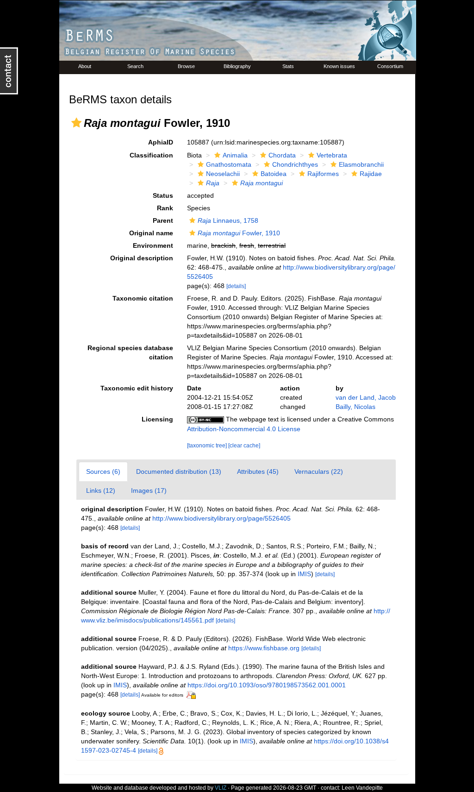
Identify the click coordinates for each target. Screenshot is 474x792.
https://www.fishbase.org (263, 648)
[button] (76, 122)
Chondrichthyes (295, 164)
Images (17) (149, 490)
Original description (141, 258)
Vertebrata (332, 155)
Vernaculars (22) (318, 471)
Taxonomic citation (142, 298)
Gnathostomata (228, 164)
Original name (151, 233)
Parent (163, 220)
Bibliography (237, 66)
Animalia (235, 155)
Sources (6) (103, 471)
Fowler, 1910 (239, 233)
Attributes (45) (258, 471)
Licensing (157, 419)
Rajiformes (323, 173)
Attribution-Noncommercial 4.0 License (243, 429)
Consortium (390, 66)
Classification (151, 155)
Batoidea (274, 173)
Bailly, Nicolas (355, 406)
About (84, 66)
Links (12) (100, 490)
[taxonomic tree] (207, 445)
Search (135, 66)
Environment (153, 245)
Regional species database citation (130, 352)
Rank (165, 208)
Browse (186, 66)
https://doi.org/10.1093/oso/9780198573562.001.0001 (266, 685)
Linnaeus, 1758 (228, 220)
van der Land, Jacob (366, 397)
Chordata (282, 155)
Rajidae (371, 173)
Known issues (339, 66)
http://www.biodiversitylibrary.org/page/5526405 (221, 518)
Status (163, 195)
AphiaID (160, 142)
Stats (288, 66)
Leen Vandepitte (362, 788)
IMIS (304, 574)
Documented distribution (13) (178, 471)
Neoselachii (223, 173)
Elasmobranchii (361, 164)
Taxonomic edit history (136, 388)
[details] (236, 286)
